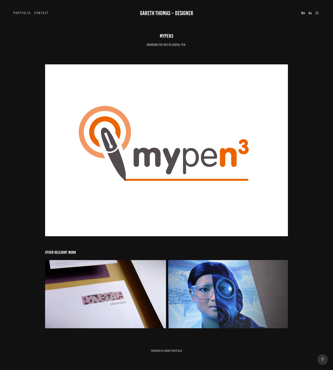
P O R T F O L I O (21, 13)
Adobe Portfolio (173, 351)
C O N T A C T (41, 13)
